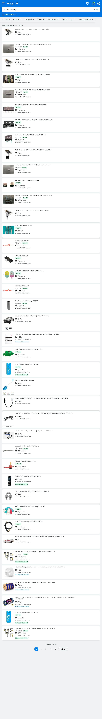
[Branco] (6, 328)
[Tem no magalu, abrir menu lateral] (3, 3)
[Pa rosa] (8, 393)
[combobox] (51, 9)
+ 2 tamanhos (9, 426)
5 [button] (55, 649)
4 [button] (50, 649)
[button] (94, 10)
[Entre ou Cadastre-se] (98, 3)
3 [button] (45, 649)
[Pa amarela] (4, 393)
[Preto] (10, 328)
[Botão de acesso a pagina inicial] (45, 3)
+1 (12, 393)
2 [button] (41, 649)
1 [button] (36, 649)
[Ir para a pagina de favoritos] (87, 3)
